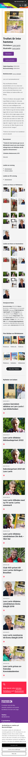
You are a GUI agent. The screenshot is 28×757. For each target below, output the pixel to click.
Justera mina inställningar (14, 749)
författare (7, 691)
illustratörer (19, 691)
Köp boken (8, 54)
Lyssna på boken (10, 60)
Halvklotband (8, 169)
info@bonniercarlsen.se (8, 723)
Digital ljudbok (9, 171)
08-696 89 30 (5, 717)
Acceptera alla (14, 745)
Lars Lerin (16, 45)
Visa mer (5, 157)
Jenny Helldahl (17, 74)
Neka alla (14, 753)
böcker (18, 688)
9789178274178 (14, 325)
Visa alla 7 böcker (14, 369)
